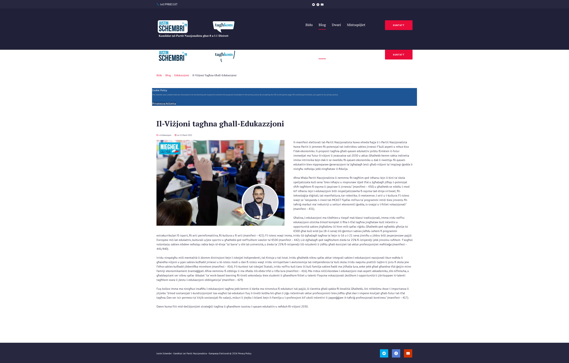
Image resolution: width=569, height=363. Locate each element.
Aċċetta (171, 104)
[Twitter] (313, 4)
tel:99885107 (169, 4)
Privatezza (158, 104)
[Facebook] (318, 4)
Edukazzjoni (181, 75)
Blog (168, 75)
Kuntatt (399, 25)
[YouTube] (322, 4)
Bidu (159, 75)
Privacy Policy (244, 353)
